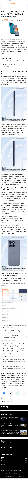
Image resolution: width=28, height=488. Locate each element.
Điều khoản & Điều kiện (6, 474)
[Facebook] (2, 448)
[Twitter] (8, 448)
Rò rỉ (11, 401)
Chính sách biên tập (12, 470)
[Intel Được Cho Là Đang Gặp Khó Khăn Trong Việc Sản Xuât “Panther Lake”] (23, 419)
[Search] (26, 1)
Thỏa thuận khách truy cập (17, 472)
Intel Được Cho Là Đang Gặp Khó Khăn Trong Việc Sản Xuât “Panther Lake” (9, 418)
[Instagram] (5, 448)
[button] (2, 1)
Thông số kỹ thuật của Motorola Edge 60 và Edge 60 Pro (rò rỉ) (14, 65)
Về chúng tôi (4, 470)
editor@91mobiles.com (12, 442)
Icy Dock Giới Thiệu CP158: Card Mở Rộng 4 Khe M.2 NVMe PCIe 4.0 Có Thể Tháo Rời (9, 425)
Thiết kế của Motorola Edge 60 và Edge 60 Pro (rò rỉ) (14, 61)
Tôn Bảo (6, 19)
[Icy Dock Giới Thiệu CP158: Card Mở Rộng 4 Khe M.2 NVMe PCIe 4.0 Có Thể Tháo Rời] (23, 425)
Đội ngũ (19, 470)
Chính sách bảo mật (5, 472)
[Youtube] (11, 448)
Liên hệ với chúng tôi (16, 474)
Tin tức (7, 401)
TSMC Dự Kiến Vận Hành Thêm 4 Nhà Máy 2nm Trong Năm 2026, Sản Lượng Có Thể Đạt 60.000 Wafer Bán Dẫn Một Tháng (10, 432)
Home (3, 401)
